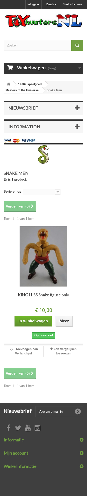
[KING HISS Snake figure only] (43, 256)
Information (24, 127)
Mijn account (16, 453)
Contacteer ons (72, 4)
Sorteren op (12, 191)
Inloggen (33, 4)
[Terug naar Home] (8, 84)
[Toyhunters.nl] (43, 20)
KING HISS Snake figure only (43, 294)
